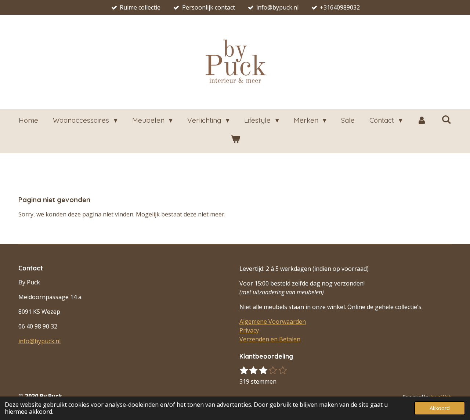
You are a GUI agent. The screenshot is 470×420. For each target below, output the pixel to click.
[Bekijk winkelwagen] (235, 138)
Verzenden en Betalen (269, 339)
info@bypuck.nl (39, 341)
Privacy (249, 330)
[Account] (422, 120)
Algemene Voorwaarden (272, 321)
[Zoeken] (446, 119)
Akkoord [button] (440, 408)
